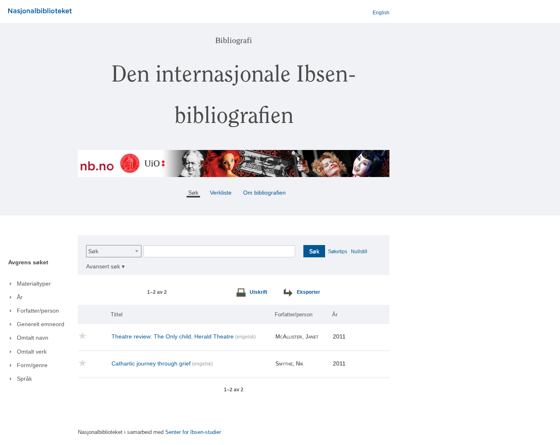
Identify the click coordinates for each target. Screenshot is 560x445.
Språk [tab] (24, 378)
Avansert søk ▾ (105, 266)
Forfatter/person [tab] (38, 310)
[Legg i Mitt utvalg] (82, 337)
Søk (93, 251)
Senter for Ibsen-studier (193, 432)
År (334, 314)
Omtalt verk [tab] (32, 351)
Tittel (117, 314)
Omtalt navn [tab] (32, 337)
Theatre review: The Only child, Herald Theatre (173, 336)
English (381, 13)
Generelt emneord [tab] (40, 324)
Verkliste (220, 192)
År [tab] (20, 297)
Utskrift (258, 292)
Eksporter (308, 292)
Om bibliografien (265, 192)
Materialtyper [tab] (34, 283)
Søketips (337, 251)
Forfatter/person (293, 314)
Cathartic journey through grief (151, 363)
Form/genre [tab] (32, 365)
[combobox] (113, 251)
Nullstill (359, 251)
